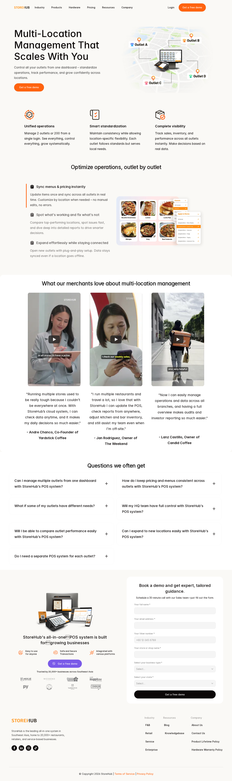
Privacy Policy (145, 773)
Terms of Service (124, 773)
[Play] (54, 339)
